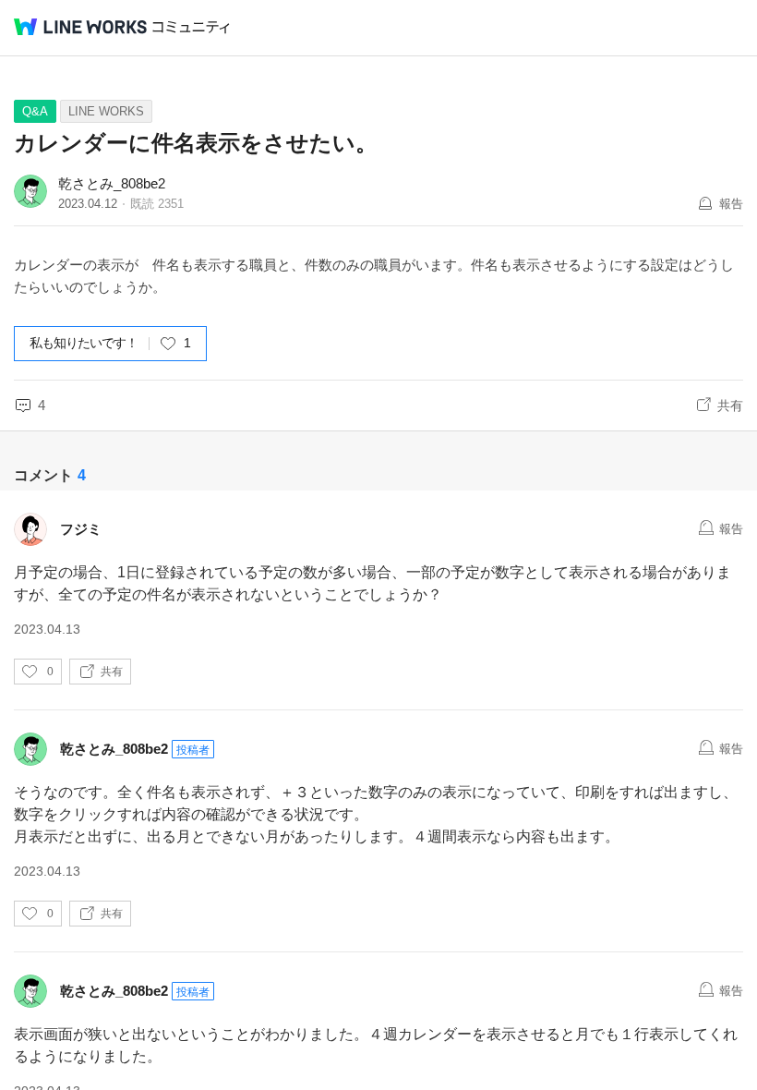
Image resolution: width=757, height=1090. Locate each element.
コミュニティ (191, 27)
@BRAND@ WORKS (80, 26)
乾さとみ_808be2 (111, 183)
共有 (730, 405)
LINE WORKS (106, 111)
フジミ (81, 529)
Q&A (35, 111)
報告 (731, 204)
